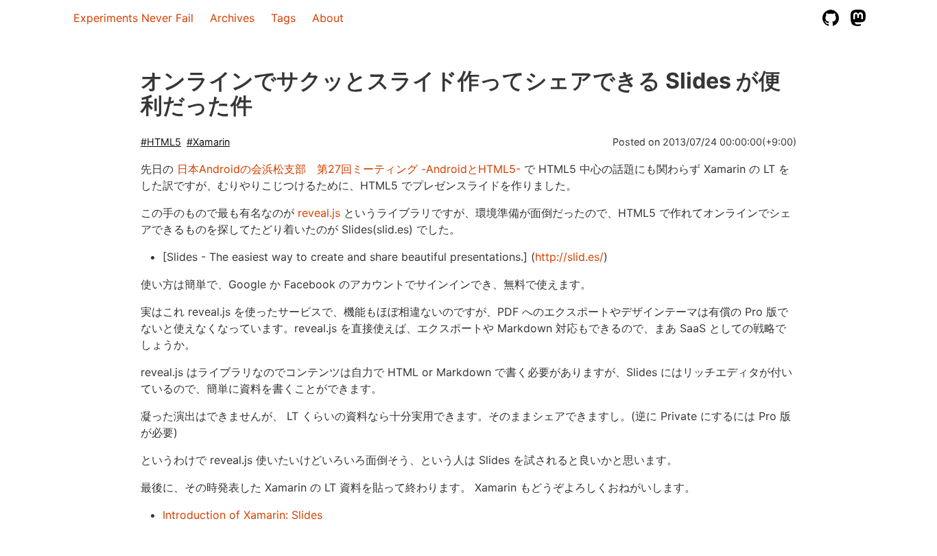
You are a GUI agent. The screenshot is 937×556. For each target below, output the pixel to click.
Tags (283, 18)
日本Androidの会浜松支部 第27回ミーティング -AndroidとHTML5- (349, 169)
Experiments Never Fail (133, 18)
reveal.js (319, 213)
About (328, 18)
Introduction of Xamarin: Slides (242, 515)
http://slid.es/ (569, 257)
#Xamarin (208, 142)
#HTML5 (161, 142)
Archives (232, 18)
